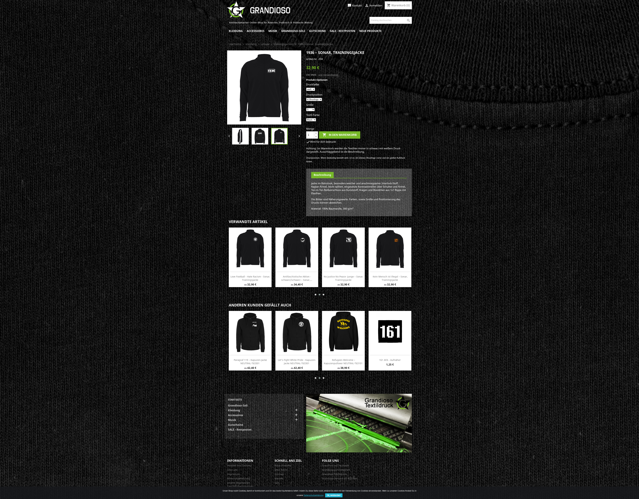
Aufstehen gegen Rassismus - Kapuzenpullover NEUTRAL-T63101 (296, 361)
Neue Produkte (370, 31)
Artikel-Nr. (312, 59)
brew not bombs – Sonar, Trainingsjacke (297, 278)
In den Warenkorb (339, 135)
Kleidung (236, 31)
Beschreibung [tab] (322, 174)
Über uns (232, 469)
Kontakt (354, 5)
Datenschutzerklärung (313, 495)
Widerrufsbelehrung (238, 478)
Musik (272, 31)
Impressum (233, 474)
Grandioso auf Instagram (336, 469)
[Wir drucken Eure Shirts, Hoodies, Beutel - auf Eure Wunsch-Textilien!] (359, 423)
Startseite (235, 399)
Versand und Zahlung (239, 465)
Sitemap (279, 474)
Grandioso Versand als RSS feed (340, 478)
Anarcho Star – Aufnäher (343, 360)
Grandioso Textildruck (334, 474)
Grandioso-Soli (293, 31)
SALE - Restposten (342, 31)
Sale (277, 482)
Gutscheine (317, 31)
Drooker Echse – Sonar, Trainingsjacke (390, 278)
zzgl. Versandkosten (328, 74)
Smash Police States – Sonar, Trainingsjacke (390, 361)
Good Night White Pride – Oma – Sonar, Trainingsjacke (250, 278)
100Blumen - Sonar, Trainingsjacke (343, 276)
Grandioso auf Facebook (335, 465)
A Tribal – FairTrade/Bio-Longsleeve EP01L (250, 361)
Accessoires (255, 31)
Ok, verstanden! (334, 495)
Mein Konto (281, 469)
